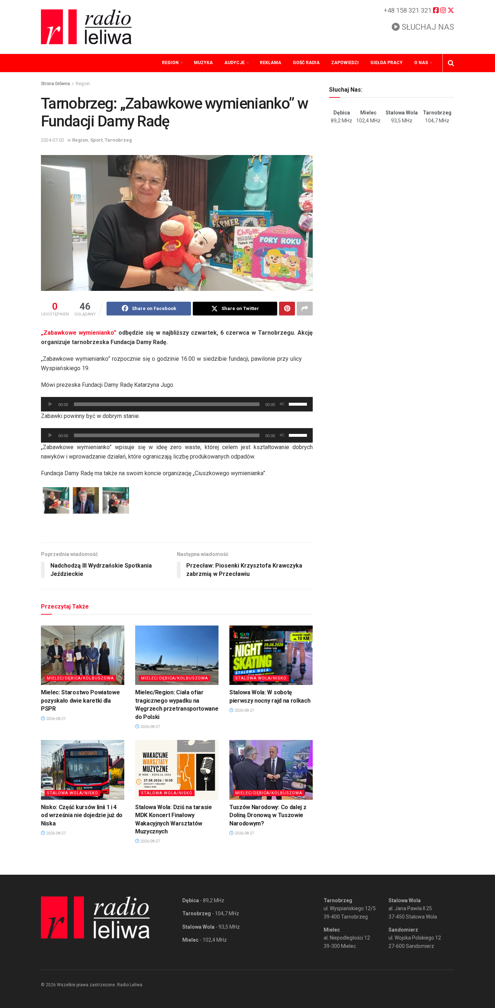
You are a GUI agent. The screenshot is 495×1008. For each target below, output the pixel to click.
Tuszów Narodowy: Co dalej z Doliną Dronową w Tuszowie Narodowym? (267, 815)
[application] (177, 404)
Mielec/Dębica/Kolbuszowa (80, 678)
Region (170, 62)
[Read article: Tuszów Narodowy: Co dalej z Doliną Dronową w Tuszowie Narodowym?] (271, 769)
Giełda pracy (386, 62)
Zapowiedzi (345, 62)
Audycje (234, 62)
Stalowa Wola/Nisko (261, 678)
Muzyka (203, 62)
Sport (96, 140)
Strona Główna (55, 83)
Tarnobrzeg (118, 140)
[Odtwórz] (50, 404)
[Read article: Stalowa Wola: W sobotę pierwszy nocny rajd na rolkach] (271, 655)
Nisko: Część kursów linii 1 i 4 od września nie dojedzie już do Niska (81, 815)
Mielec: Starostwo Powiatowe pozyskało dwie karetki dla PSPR (80, 700)
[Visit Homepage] (86, 26)
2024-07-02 (52, 140)
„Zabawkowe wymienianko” (78, 332)
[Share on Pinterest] (287, 308)
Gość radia (306, 62)
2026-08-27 (55, 718)
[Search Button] (451, 63)
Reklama (270, 62)
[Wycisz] (282, 404)
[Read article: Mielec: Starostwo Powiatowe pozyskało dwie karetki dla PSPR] (82, 655)
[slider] (299, 403)
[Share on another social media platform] (305, 308)
